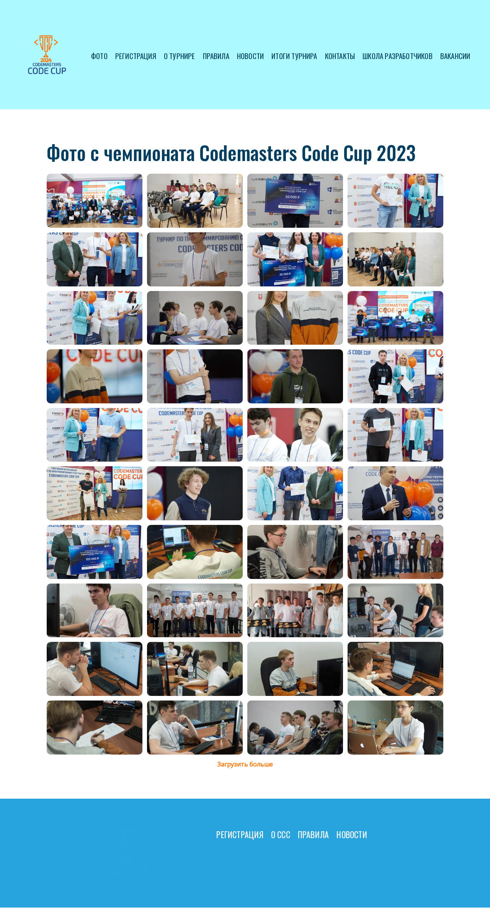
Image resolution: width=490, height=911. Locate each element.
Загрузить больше (245, 764)
